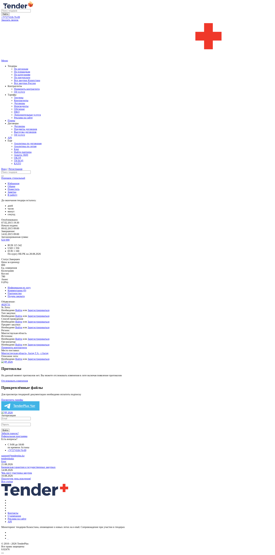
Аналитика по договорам (28, 143)
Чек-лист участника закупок (16, 473)
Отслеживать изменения (14, 380)
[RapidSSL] (141, 538)
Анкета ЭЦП (21, 155)
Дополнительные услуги (27, 114)
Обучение (19, 109)
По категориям (22, 74)
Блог (16, 149)
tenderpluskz (7, 458)
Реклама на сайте (23, 117)
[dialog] (137, 552)
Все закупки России (25, 83)
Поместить (13, 189)
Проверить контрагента (27, 89)
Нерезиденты (21, 106)
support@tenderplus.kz (13, 455)
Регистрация (15, 169)
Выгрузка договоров (25, 132)
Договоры (19, 103)
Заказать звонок (9, 20)
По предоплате (22, 77)
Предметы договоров (25, 129)
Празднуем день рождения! (16, 478)
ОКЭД (17, 157)
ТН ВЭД (18, 160)
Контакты (13, 513)
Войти (18, 310)
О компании (14, 516)
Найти (5, 14)
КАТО (17, 163)
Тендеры (18, 97)
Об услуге (19, 91)
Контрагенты (21, 100)
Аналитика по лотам (25, 146)
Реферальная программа (14, 436)
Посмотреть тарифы (12, 399)
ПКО (17, 112)
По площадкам (22, 71)
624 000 (5, 239)
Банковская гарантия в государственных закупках (28, 467)
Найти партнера (23, 152)
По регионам (21, 69)
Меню (4, 60)
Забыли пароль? (10, 433)
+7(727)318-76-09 (10, 17)
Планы (11, 120)
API (10, 137)
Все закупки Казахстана (27, 80)
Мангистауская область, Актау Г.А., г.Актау (25, 353)
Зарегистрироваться (38, 310)
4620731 (5, 304)
